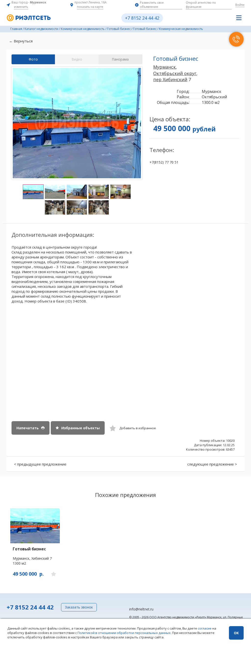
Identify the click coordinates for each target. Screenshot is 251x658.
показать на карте (90, 7)
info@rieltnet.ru (141, 609)
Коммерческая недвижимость (83, 29)
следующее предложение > (212, 464)
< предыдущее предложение (40, 464)
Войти (239, 5)
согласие (205, 628)
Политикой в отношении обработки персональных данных (124, 633)
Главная (16, 29)
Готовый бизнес (119, 29)
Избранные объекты (80, 428)
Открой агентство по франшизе (201, 4)
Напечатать (27, 428)
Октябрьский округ (174, 73)
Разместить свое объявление (152, 4)
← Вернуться (21, 40)
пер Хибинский (170, 79)
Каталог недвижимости (41, 29)
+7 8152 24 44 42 (142, 18)
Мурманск (164, 67)
